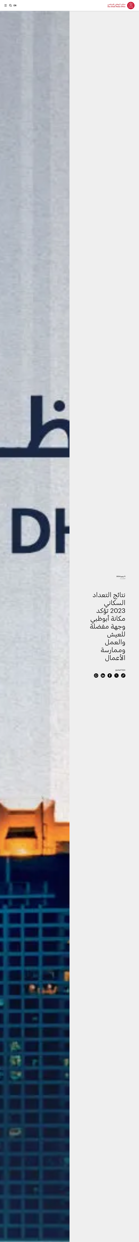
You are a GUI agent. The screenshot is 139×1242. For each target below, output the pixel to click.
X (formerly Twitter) (116, 675)
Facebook (110, 675)
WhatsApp (96, 675)
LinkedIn (103, 675)
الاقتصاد (122, 578)
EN (15, 5)
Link (123, 675)
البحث (10, 5)
